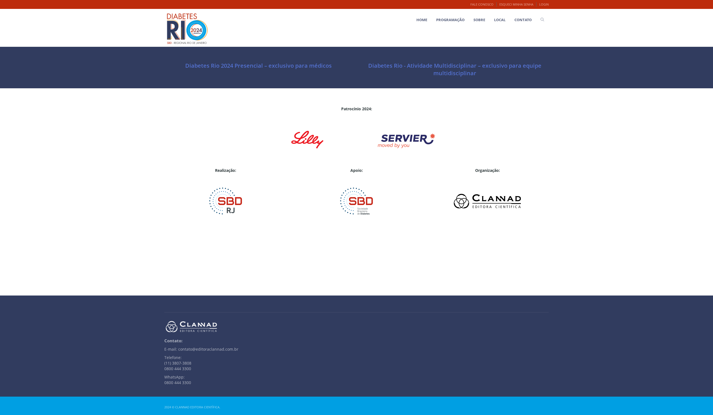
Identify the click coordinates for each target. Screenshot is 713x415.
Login (544, 4)
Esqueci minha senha (516, 4)
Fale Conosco (482, 4)
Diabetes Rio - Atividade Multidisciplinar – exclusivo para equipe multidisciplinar (454, 69)
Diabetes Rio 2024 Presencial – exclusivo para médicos (258, 65)
